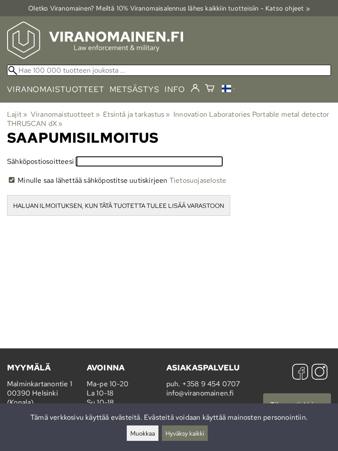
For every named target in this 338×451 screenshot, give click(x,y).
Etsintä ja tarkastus (136, 114)
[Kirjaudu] (195, 88)
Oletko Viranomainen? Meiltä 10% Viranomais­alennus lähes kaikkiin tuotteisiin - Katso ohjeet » (169, 8)
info (175, 89)
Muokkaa (142, 433)
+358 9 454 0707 (211, 383)
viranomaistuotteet (55, 89)
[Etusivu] (95, 56)
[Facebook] (300, 373)
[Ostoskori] (209, 89)
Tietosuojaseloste (197, 180)
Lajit (17, 114)
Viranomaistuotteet (65, 114)
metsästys (134, 89)
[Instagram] (319, 373)
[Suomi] (228, 89)
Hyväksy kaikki (184, 433)
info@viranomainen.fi (200, 393)
